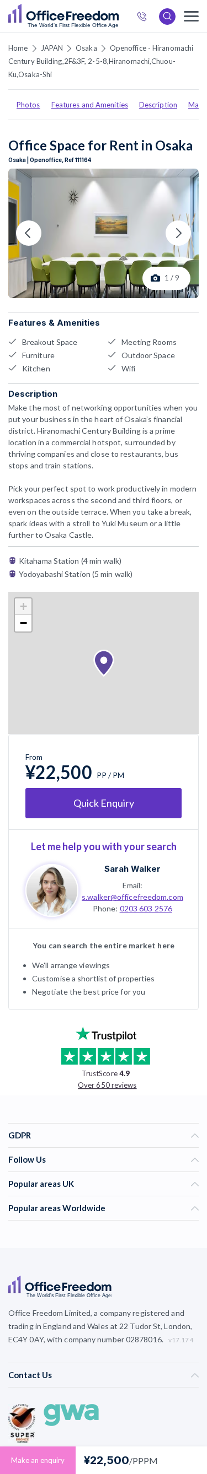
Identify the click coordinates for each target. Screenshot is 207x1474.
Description (158, 104)
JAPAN (52, 48)
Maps (197, 104)
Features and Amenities (89, 104)
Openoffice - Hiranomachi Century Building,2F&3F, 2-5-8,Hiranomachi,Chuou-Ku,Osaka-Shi (100, 61)
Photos (28, 104)
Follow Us (27, 1159)
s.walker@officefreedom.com (132, 896)
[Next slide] (178, 233)
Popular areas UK (41, 1184)
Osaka (86, 48)
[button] (104, 663)
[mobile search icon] (167, 16)
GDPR (19, 1135)
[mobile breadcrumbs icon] (191, 16)
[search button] (117, 16)
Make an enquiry (38, 1460)
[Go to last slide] (28, 233)
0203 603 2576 (146, 908)
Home (18, 48)
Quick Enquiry (103, 803)
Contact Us (30, 1375)
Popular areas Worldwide (56, 1208)
